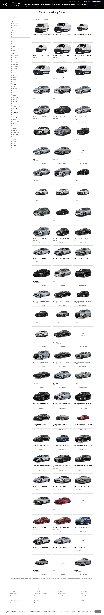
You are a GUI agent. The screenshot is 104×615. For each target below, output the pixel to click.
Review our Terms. (10, 612)
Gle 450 (15, 77)
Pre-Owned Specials (14, 602)
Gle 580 (15, 128)
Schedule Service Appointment (40, 593)
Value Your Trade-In (62, 593)
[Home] (5, 4)
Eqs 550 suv (15, 148)
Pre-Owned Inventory (14, 595)
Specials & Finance (65, 4)
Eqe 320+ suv (16, 147)
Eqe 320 (15, 125)
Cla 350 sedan (16, 112)
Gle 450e (15, 119)
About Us (26, 6)
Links (82, 602)
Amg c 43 (15, 115)
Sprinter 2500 (16, 55)
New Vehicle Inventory (14, 593)
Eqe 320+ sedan (16, 121)
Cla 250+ (15, 143)
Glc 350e (15, 95)
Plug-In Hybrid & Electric (38, 4)
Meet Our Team (84, 598)
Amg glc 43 (15, 90)
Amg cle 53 (15, 72)
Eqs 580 (15, 141)
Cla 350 (15, 145)
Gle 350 (15, 88)
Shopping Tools (75, 4)
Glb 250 (15, 83)
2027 (14, 36)
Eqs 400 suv (15, 101)
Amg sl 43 (15, 103)
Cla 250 (15, 84)
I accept (98, 611)
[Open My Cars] (95, 5)
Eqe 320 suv (15, 97)
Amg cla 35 (15, 114)
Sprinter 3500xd (16, 61)
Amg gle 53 (15, 94)
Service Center (37, 595)
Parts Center (36, 600)
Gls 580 (15, 130)
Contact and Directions (85, 595)
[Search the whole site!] (100, 5)
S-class (14, 73)
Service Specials (37, 598)
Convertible (16, 48)
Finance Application (62, 598)
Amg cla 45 (15, 117)
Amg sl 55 (15, 105)
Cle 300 (15, 68)
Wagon (14, 50)
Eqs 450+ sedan (16, 132)
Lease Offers (16, 23)
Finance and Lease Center (63, 595)
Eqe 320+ (15, 123)
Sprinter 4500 (16, 62)
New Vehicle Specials (14, 600)
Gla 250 (15, 81)
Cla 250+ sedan (16, 106)
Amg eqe (15, 137)
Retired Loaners (56, 4)
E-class (15, 57)
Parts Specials (37, 602)
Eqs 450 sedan (16, 134)
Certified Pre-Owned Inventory (16, 598)
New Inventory (27, 4)
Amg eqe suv (16, 136)
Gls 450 (15, 99)
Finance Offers (16, 27)
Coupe (15, 46)
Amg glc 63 (15, 92)
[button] (41, 31)
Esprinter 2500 (16, 79)
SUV (14, 43)
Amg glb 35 (15, 110)
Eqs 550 (15, 139)
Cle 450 (15, 70)
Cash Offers (16, 25)
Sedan (15, 44)
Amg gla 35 (15, 108)
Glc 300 (15, 59)
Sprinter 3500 (16, 64)
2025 (14, 34)
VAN (14, 41)
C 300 (14, 86)
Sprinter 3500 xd (16, 66)
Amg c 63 (15, 126)
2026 (15, 32)
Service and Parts (84, 4)
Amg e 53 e (15, 75)
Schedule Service (96, 1)
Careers (82, 600)
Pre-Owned (48, 4)
